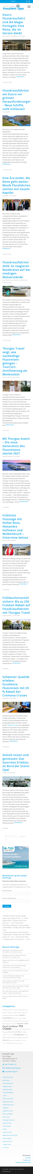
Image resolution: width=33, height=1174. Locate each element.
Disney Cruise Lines (8, 1098)
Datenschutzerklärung (23, 1162)
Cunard (5, 1095)
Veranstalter (9, 1037)
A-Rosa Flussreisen (8, 1077)
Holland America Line (8, 1105)
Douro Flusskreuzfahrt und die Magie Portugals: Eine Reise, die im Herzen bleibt (13, 24)
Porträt (4, 773)
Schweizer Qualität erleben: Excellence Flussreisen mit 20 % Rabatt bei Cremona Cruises (15, 686)
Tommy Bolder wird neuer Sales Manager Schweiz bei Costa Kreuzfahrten (14, 966)
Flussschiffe (21, 36)
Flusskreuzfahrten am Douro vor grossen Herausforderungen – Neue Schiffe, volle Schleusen (16, 100)
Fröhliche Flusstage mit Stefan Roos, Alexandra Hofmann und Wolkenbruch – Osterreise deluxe (15, 526)
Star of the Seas (21, 1021)
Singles (4, 1037)
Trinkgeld (24, 1029)
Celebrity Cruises (7, 1086)
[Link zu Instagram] (29, 1)
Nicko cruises (6, 36)
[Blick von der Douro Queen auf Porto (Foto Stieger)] (16, 45)
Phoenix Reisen (23, 280)
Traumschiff (20, 1018)
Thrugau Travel (16, 1012)
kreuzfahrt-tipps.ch (11, 1072)
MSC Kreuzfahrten (8, 1114)
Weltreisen (14, 1037)
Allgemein (14, 36)
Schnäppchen (19, 1034)
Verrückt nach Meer (14, 1032)
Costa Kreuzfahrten (8, 1092)
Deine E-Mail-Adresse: (9, 898)
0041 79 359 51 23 (10, 1064)
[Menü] (28, 6)
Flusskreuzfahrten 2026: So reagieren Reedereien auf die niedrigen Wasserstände (16, 269)
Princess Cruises (7, 1132)
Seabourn (15, 1018)
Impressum (27, 1160)
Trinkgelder (5, 1032)
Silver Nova (10, 1012)
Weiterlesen (20, 77)
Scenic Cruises (12, 1023)
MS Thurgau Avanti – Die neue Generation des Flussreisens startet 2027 (16, 446)
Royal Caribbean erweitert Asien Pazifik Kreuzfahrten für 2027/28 (13, 982)
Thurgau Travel (7, 282)
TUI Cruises (6, 1147)
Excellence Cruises (8, 1111)
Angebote (13, 540)
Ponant (5, 1129)
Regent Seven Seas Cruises (10, 1135)
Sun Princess (16, 1043)
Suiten (27, 1021)
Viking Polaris (18, 1040)
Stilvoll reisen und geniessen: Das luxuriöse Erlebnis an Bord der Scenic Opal (15, 762)
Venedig (22, 1012)
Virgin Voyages (5, 1023)
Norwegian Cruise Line (9, 1120)
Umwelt (14, 1029)
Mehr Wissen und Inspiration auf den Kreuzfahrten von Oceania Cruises (12, 951)
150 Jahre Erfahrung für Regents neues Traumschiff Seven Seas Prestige (13, 976)
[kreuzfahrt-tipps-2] (13, 6)
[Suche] (24, 6)
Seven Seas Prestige (13, 1015)
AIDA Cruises (6, 1080)
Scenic (21, 1043)
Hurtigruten (6, 1108)
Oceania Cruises (7, 1123)
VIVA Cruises (11, 1021)
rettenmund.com (6, 1171)
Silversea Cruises (7, 1141)
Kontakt (13, 1)
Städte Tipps (12, 1040)
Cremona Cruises (12, 725)
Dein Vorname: (7, 890)
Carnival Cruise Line (8, 1083)
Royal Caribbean (10, 1026)
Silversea (18, 1029)
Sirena (25, 1034)
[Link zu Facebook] (26, 1)
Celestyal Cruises (7, 1089)
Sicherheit (19, 1009)
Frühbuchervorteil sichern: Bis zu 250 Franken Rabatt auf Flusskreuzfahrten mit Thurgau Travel (16, 605)
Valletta (16, 1021)
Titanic (26, 1012)
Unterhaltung (5, 1015)
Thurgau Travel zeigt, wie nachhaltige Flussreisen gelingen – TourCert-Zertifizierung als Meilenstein (14, 361)
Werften (26, 1037)
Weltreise (5, 1040)
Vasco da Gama (13, 1009)
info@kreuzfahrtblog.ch (13, 1068)
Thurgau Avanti (5, 1009)
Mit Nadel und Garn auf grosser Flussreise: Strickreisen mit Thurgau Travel (14, 956)
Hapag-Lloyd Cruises (8, 1102)
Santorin (28, 1029)
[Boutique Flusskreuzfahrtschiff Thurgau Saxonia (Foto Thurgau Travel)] (16, 624)
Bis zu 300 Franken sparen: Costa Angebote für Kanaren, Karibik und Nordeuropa (15, 992)
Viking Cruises (10, 1043)
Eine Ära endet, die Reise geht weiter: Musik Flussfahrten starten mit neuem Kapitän (16, 185)
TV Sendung (10, 1035)
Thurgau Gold (21, 1037)
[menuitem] (13, 1)
